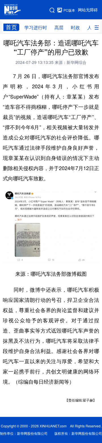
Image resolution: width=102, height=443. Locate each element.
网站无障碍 (88, 10)
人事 (91, 27)
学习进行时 (35, 27)
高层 (58, 27)
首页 (11, 27)
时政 (75, 27)
